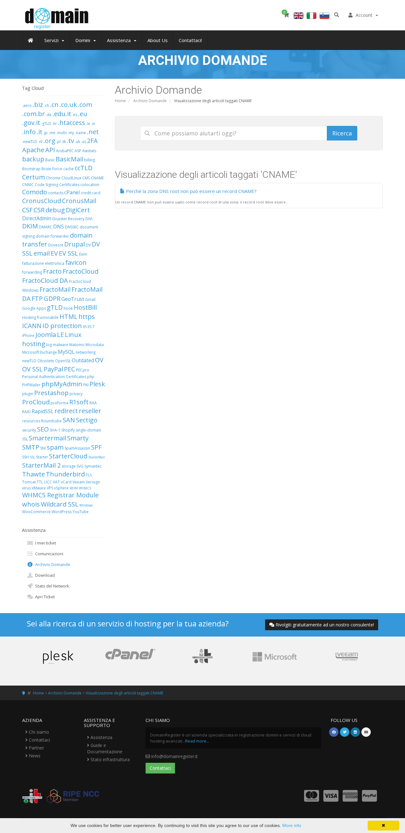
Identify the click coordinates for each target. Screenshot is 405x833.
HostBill (85, 307)
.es (74, 114)
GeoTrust (72, 298)
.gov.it (31, 122)
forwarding (32, 272)
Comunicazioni (48, 553)
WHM (74, 488)
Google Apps (34, 308)
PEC (69, 369)
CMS (86, 178)
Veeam (78, 482)
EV (54, 253)
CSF (27, 210)
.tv (70, 140)
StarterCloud (68, 456)
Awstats (89, 150)
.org (49, 140)
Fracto (52, 271)
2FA (92, 140)
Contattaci (39, 740)
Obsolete (45, 361)
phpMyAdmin (61, 384)
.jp (45, 132)
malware (60, 344)
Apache (33, 150)
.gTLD (46, 123)
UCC (48, 482)
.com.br (33, 113)
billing (89, 160)
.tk (64, 141)
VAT (56, 482)
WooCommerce (36, 511)
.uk (77, 141)
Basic (50, 160)
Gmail (90, 299)
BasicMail (69, 159)
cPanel (72, 192)
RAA (93, 403)
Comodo (34, 192)
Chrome (53, 178)
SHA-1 (55, 430)
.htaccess (71, 122)
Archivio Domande (150, 100)
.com (85, 104)
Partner (36, 748)
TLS (89, 475)
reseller (90, 411)
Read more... (197, 741)
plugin (27, 393)
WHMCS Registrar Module (60, 495)
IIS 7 (91, 326)
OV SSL (32, 369)
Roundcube (51, 421)
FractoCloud (80, 271)
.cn (54, 104)
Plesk (97, 384)
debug (55, 210)
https (86, 316)
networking (86, 352)
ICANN (31, 325)
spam (55, 447)
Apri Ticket (44, 597)
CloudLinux (71, 178)
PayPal (53, 369)
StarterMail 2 (41, 465)
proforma (59, 403)
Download (44, 575)
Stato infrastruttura (109, 759)
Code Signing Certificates (57, 184)
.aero (27, 105)
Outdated (83, 360)
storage (69, 466)
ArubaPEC (65, 150)
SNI (43, 448)
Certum (33, 177)
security (29, 430)
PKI (86, 385)
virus (26, 488)
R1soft (79, 402)
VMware (39, 488)
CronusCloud (41, 200)
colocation (89, 184)
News (34, 756)
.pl (58, 141)
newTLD (29, 361)
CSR (39, 210)
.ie (88, 123)
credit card (90, 193)
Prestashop (51, 393)
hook (68, 308)
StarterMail (96, 457)
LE (60, 334)
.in (93, 123)
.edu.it (62, 113)
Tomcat (29, 482)
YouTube (80, 511)
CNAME (97, 178)
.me (52, 132)
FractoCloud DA (45, 280)
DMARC (45, 227)
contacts (55, 193)
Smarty (78, 438)
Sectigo (86, 420)
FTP (37, 298)
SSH (25, 457)
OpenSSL (63, 361)
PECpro (82, 370)
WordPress (62, 511)
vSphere (61, 488)
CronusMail (79, 200)
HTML (68, 316)
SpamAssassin (77, 448)
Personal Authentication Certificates (54, 376)
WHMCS (85, 488)
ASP (78, 150)
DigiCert (78, 210)
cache (68, 168)
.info (29, 131)
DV (88, 245)
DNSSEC (72, 227)
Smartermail (47, 438)
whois (31, 504)
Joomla (45, 334)
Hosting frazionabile (40, 317)
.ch (46, 105)
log (49, 344)
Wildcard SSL (59, 504)
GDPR (52, 298)
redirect (66, 411)
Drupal (74, 244)
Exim (83, 254)
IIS (85, 326)
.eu (82, 113)
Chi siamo (38, 732)
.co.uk (68, 104)
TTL (40, 482)
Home (120, 100)
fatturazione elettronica (43, 263)
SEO (43, 429)
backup (33, 159)
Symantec (93, 466)
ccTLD (83, 168)
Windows (86, 505)
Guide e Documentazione (104, 748)
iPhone (28, 335)
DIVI (88, 218)
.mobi (61, 132)
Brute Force (51, 168)
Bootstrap (31, 168)
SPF (96, 447)
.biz (38, 104)
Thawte (33, 474)
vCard (66, 482)
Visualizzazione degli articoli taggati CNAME (124, 693)
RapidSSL (42, 411)
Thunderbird (65, 474)
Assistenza (100, 737)
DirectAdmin (36, 218)
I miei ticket (44, 543)
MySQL (66, 351)
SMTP (30, 447)
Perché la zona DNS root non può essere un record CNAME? (191, 191)
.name (80, 132)
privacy (76, 393)
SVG (80, 466)
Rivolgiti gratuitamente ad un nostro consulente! (325, 625)
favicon (76, 262)
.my (71, 132)
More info (291, 825)
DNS (58, 226)
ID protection (62, 325)
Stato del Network (51, 586)
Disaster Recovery (68, 218)
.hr (54, 123)
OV (99, 360)
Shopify (68, 430)
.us (83, 141)
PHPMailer (31, 385)
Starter (42, 457)
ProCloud (36, 402)
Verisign (93, 482)
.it (39, 131)
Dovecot (55, 245)
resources (31, 421)
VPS (50, 488)
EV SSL (68, 253)
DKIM (30, 226)
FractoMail (55, 289)
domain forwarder (52, 236)
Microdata (94, 344)
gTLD (55, 307)
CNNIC (28, 184)
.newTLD (29, 141)
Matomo (76, 344)
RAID (26, 411)
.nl (40, 141)
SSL (32, 457)
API (50, 150)
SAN (69, 420)
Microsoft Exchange (39, 352)
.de (49, 114)
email (42, 253)
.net (93, 131)
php (90, 376)
